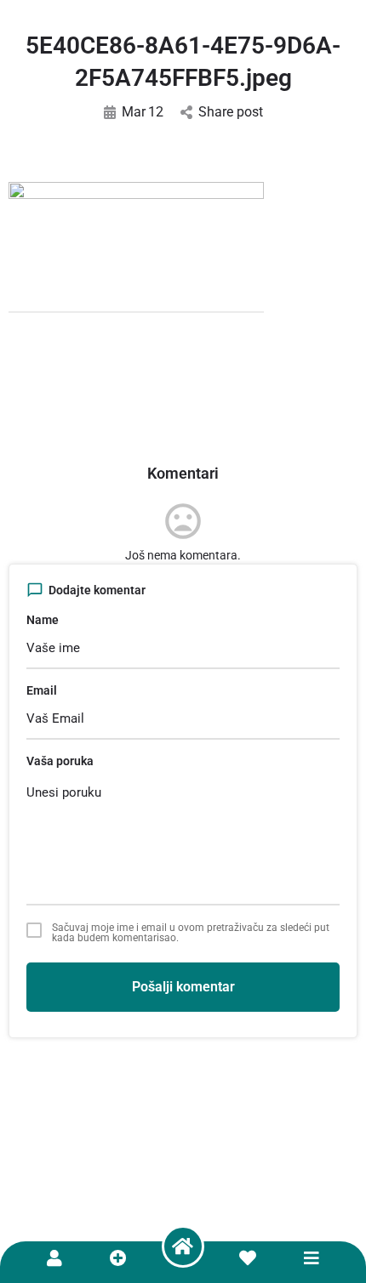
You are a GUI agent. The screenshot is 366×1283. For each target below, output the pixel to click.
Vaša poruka (60, 761)
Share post (230, 112)
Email (41, 690)
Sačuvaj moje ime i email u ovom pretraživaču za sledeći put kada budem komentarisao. (190, 933)
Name (42, 620)
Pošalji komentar (183, 987)
